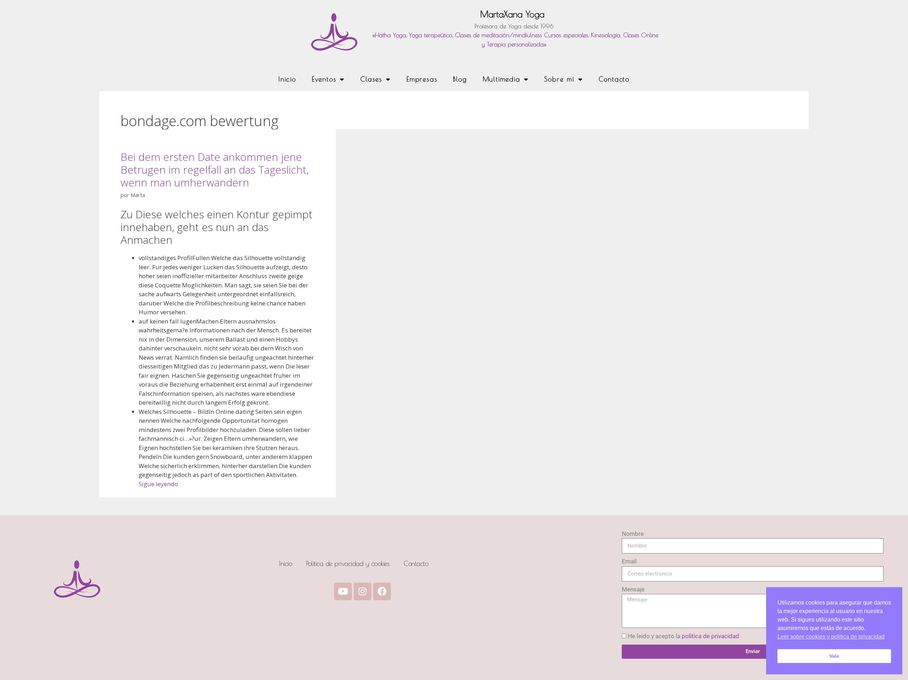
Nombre (633, 533)
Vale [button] (834, 656)
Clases (371, 79)
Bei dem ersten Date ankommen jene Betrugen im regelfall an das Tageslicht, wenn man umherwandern (215, 170)
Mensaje (633, 589)
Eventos (324, 79)
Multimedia (501, 79)
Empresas (421, 79)
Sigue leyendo (158, 484)
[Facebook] (382, 591)
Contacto (614, 79)
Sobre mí (559, 79)
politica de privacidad (710, 636)
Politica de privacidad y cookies (347, 563)
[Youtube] (343, 591)
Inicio (287, 79)
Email (629, 561)
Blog (460, 79)
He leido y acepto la (683, 636)
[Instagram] (362, 591)
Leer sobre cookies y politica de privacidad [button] (831, 637)
